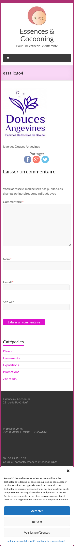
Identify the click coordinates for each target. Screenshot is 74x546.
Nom (7, 259)
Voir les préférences (37, 532)
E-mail (8, 282)
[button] (68, 471)
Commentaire (13, 201)
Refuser (37, 521)
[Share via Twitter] (45, 157)
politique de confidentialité (21, 541)
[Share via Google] (36, 157)
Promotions (11, 372)
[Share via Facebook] (27, 157)
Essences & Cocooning (37, 35)
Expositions (11, 365)
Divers (7, 351)
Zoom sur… (10, 378)
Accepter (37, 511)
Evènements (11, 358)
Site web (8, 302)
